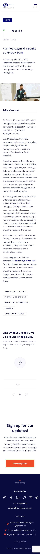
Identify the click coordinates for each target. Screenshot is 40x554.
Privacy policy (20, 542)
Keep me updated (20, 463)
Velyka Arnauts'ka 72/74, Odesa (21, 534)
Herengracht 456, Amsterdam (21, 530)
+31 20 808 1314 (20, 503)
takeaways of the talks (25, 260)
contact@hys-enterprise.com (20, 508)
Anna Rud (17, 31)
